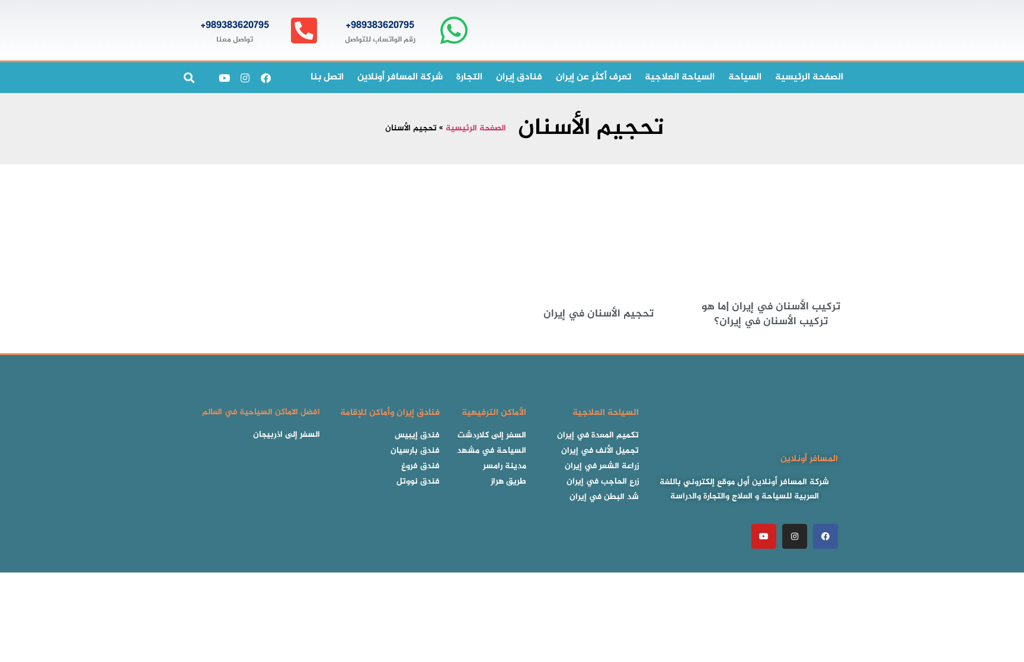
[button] (189, 78)
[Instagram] (245, 78)
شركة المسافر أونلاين (400, 77)
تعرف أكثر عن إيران (593, 77)
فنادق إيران (519, 77)
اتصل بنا (327, 77)
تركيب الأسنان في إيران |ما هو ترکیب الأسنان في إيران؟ (771, 314)
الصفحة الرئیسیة (809, 77)
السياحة (744, 77)
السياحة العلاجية (680, 77)
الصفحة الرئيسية (476, 128)
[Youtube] (224, 78)
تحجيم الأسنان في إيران (598, 314)
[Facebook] (265, 78)
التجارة (469, 77)
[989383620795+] (453, 30)
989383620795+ (379, 25)
